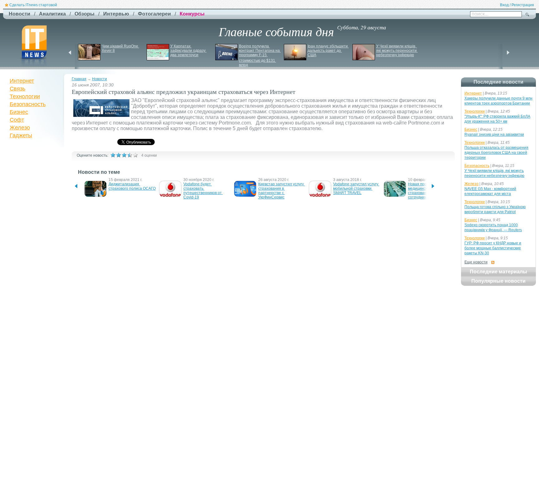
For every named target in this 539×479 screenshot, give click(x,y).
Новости (99, 79)
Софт (17, 120)
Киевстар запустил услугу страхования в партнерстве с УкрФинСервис (281, 190)
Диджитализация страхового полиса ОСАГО (132, 186)
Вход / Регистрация (517, 5)
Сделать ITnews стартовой (33, 5)
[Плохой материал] (118, 155)
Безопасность (28, 104)
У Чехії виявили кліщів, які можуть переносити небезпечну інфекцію (397, 50)
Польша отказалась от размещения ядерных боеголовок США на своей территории (496, 152)
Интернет (22, 81)
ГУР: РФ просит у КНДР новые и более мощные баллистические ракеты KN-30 (492, 248)
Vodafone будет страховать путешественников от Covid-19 (203, 190)
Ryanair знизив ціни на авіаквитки (494, 134)
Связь (17, 89)
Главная (79, 79)
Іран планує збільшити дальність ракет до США (328, 50)
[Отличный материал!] (135, 155)
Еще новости (476, 262)
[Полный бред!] (113, 155)
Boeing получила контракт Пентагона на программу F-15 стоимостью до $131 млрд (260, 55)
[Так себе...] (124, 155)
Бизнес (19, 112)
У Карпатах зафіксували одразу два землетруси (188, 50)
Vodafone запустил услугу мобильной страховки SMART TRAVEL (356, 188)
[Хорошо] (130, 155)
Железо (20, 128)
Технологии (25, 96)
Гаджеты (21, 135)
